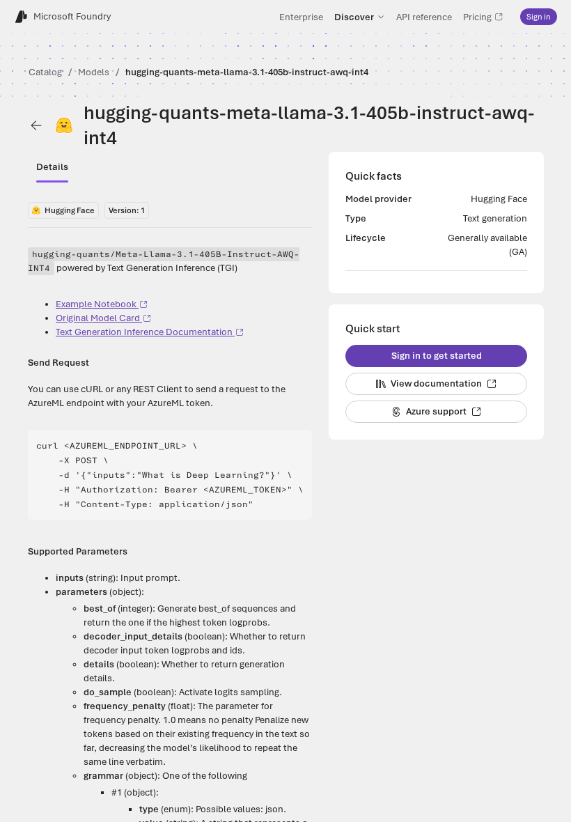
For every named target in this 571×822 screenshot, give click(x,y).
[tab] (52, 167)
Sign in (538, 17)
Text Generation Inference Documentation (144, 332)
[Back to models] (36, 125)
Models (93, 72)
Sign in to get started (436, 356)
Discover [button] (354, 16)
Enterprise (301, 16)
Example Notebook (96, 304)
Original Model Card (98, 318)
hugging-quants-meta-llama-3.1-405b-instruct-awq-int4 (246, 72)
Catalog (45, 72)
